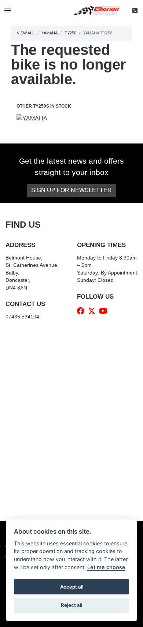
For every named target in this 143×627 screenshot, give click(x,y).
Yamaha (49, 33)
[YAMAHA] (31, 119)
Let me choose (106, 567)
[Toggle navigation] (7, 10)
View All (25, 33)
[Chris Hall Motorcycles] (99, 10)
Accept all (71, 587)
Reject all (71, 605)
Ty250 (70, 33)
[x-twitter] (93, 311)
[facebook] (82, 311)
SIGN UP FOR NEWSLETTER (71, 190)
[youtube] (105, 311)
